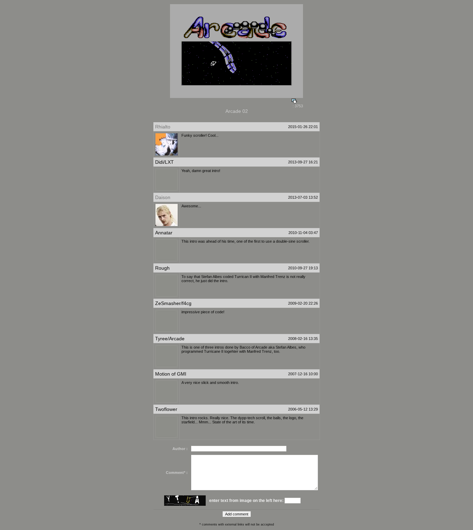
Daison (162, 197)
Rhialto (162, 126)
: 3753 (297, 106)
